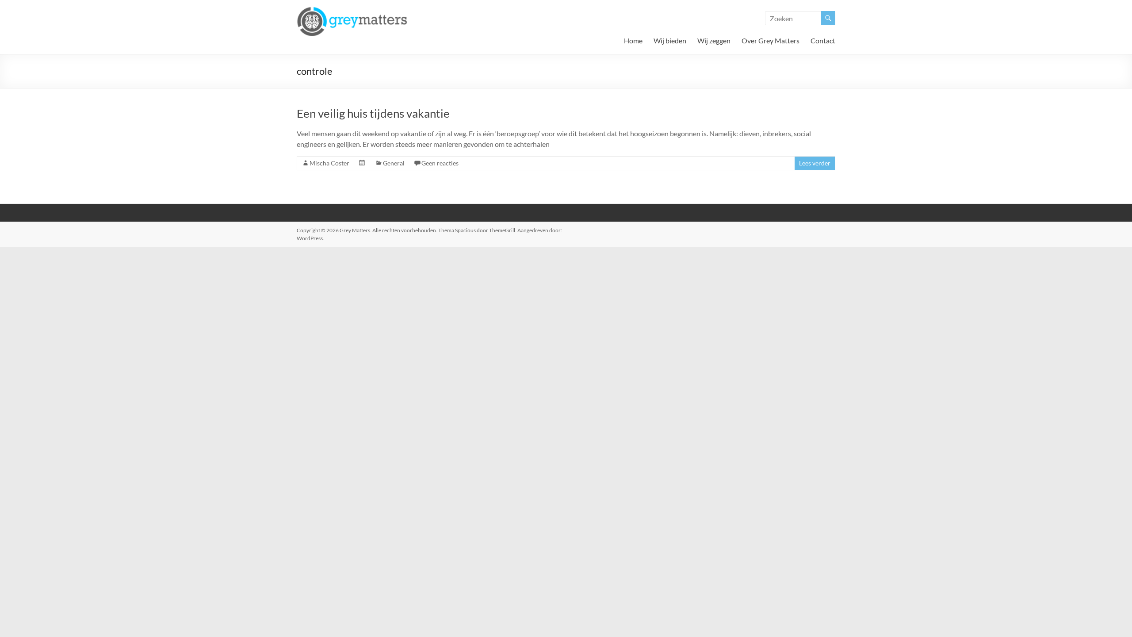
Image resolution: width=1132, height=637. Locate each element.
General (394, 163)
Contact (823, 40)
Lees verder (814, 163)
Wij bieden (670, 40)
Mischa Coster (329, 163)
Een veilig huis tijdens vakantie (373, 113)
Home (633, 40)
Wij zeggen (713, 40)
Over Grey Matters (770, 40)
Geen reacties (440, 163)
